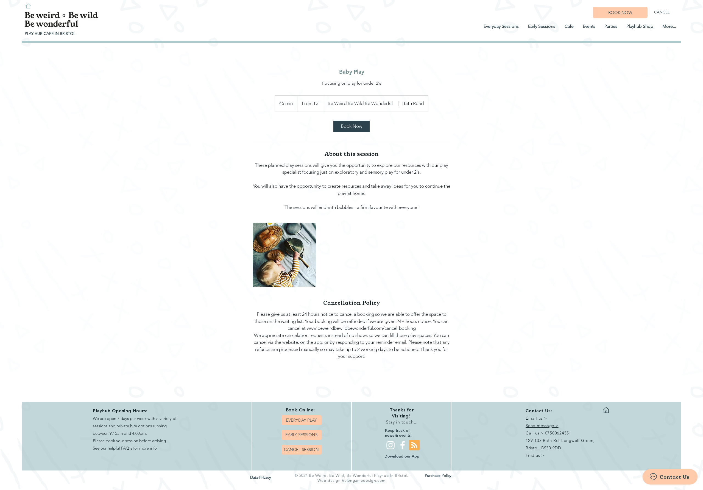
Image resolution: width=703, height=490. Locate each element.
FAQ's (126, 448)
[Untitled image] (284, 255)
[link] (351, 126)
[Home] (28, 5)
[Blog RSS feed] (414, 445)
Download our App (401, 456)
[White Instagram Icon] (390, 445)
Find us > (535, 455)
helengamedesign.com (363, 480)
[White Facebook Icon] (402, 445)
